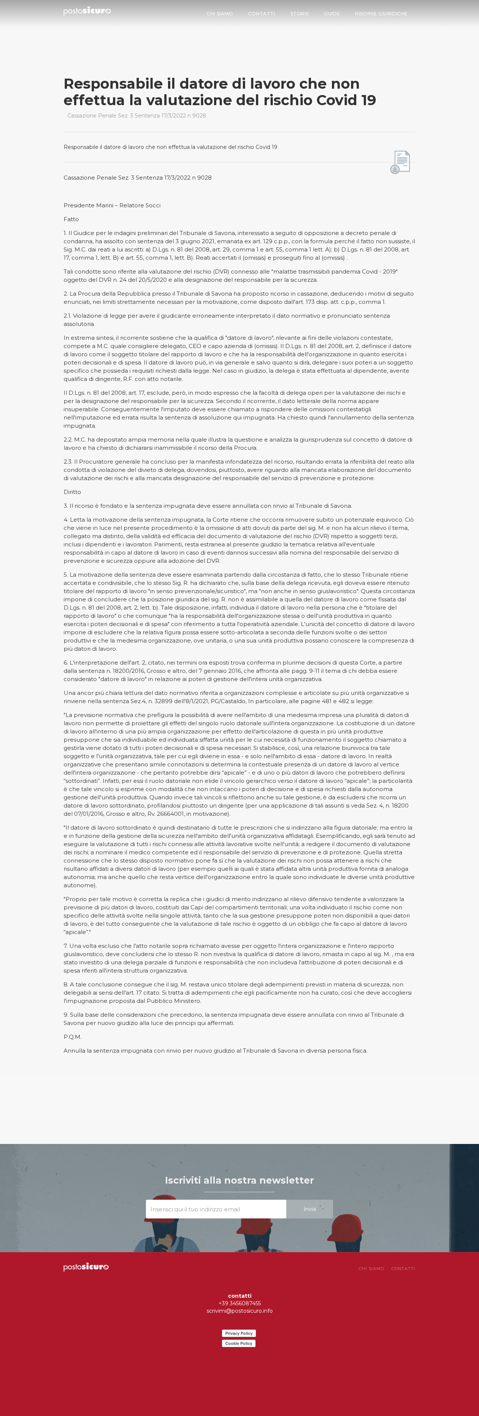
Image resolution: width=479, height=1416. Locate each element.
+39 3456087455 (240, 1303)
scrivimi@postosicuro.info (240, 1310)
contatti (261, 13)
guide (332, 13)
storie (299, 13)
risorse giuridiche (381, 13)
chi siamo (220, 13)
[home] (87, 12)
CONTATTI (403, 1268)
